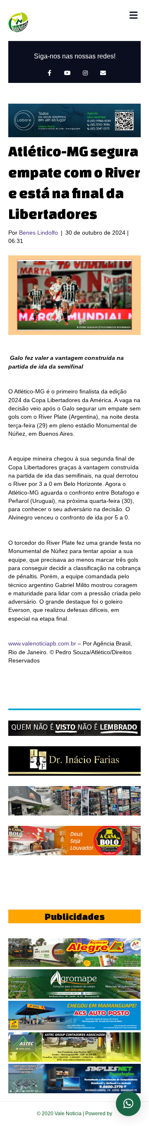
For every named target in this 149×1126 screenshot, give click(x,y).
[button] (128, 1103)
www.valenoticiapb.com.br (42, 643)
